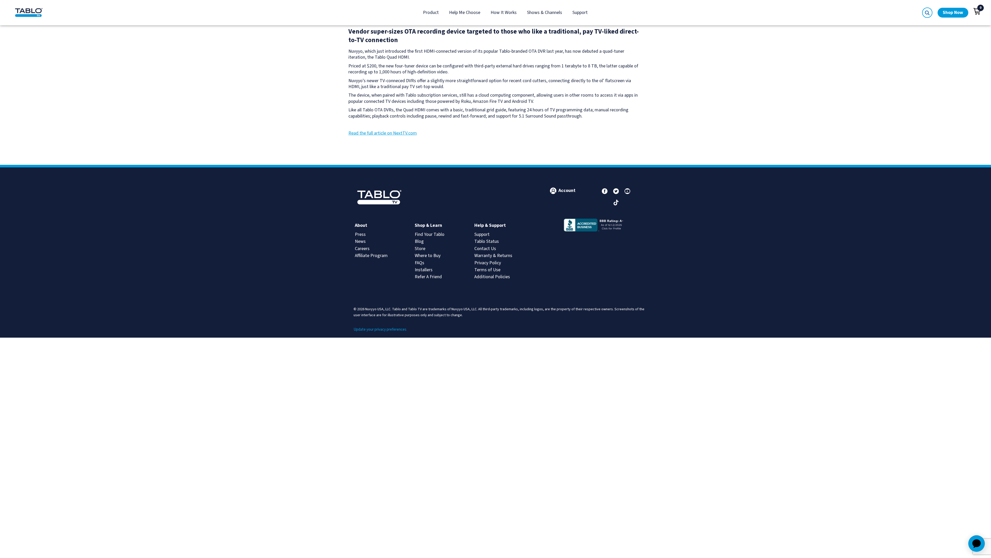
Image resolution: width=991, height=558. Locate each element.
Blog (419, 241)
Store (420, 248)
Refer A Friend (428, 277)
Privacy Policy (487, 263)
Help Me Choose (464, 12)
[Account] (553, 191)
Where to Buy (428, 255)
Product (431, 12)
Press (360, 234)
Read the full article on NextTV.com (382, 133)
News (360, 241)
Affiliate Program (371, 255)
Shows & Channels (544, 12)
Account (567, 190)
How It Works (504, 12)
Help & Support (490, 225)
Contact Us (485, 248)
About (361, 225)
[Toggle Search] (927, 12)
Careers (362, 248)
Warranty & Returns (493, 255)
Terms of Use (487, 270)
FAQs (419, 263)
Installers (424, 270)
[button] (977, 11)
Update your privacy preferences (380, 329)
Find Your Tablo (429, 234)
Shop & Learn (428, 225)
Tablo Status (486, 241)
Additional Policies (492, 277)
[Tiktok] (616, 202)
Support (580, 12)
